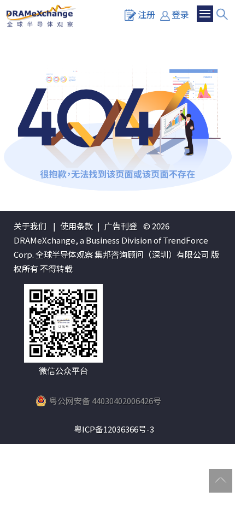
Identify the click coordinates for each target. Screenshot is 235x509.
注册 (146, 14)
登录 (180, 14)
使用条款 (76, 226)
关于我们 (30, 226)
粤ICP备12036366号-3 (114, 429)
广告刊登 (120, 226)
